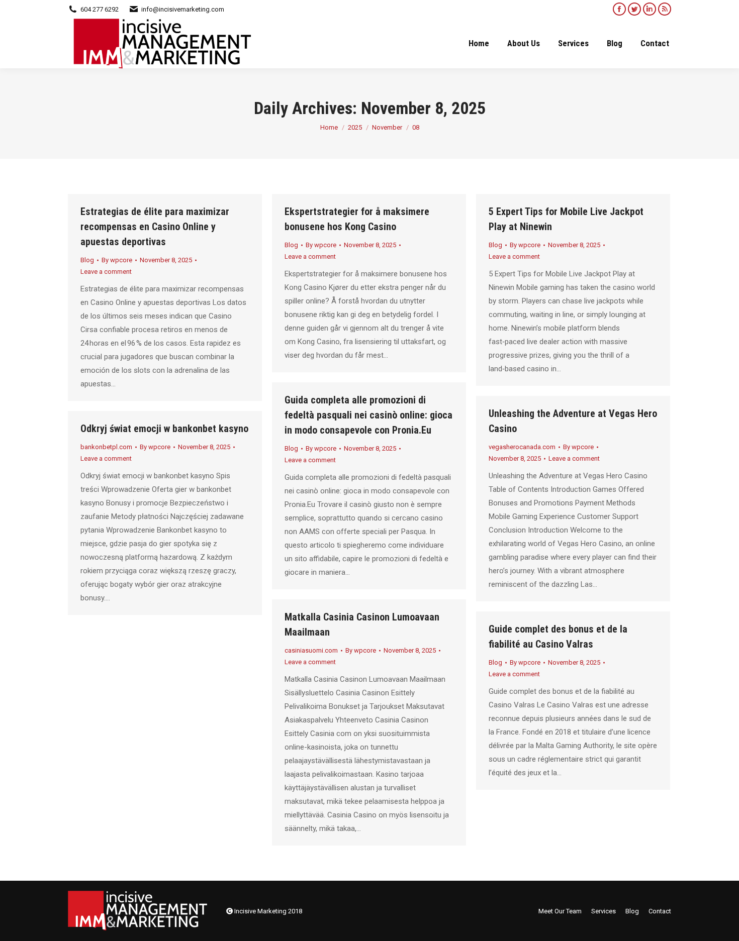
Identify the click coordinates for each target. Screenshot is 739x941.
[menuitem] (479, 43)
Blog (87, 260)
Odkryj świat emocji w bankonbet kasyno (164, 429)
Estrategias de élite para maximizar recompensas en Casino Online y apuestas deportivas (154, 226)
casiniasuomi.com (311, 650)
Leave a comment (106, 271)
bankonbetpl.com (106, 447)
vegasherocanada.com (522, 447)
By (117, 260)
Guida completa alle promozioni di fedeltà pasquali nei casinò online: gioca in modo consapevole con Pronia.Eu (368, 415)
